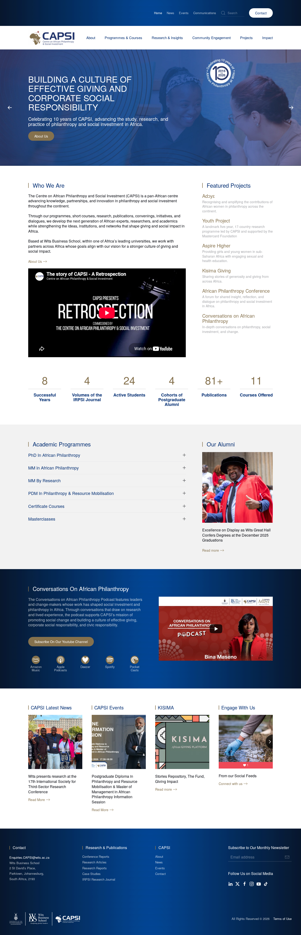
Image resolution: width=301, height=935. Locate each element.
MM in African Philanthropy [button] (53, 468)
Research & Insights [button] (167, 37)
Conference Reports (95, 856)
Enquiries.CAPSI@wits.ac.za (29, 857)
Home (158, 13)
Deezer (85, 666)
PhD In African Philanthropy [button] (54, 455)
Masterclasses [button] (41, 519)
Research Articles (94, 862)
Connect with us (230, 783)
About (159, 856)
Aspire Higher (216, 245)
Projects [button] (246, 37)
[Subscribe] (287, 857)
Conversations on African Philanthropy (228, 318)
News (170, 13)
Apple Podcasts (60, 668)
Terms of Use (282, 918)
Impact (267, 37)
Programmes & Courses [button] (123, 37)
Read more (163, 789)
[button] (10, 107)
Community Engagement (211, 37)
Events (184, 13)
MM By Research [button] (44, 480)
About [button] (90, 37)
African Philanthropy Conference (236, 290)
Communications (204, 13)
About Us (41, 136)
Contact (261, 13)
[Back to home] (51, 37)
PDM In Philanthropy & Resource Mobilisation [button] (71, 493)
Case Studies (91, 873)
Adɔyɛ (208, 195)
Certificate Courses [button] (46, 506)
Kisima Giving (216, 270)
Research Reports (94, 868)
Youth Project (216, 220)
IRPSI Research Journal (98, 879)
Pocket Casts (134, 668)
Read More (36, 799)
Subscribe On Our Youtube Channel (61, 641)
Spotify (110, 666)
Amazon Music (36, 668)
